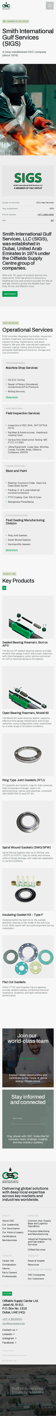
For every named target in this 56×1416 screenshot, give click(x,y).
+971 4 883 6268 (45, 214)
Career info (8, 1260)
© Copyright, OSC (9, 1360)
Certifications (9, 1236)
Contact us (8, 1330)
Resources (33, 1264)
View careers (26, 1059)
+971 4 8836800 (12, 1319)
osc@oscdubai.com (13, 1323)
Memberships (9, 1240)
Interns (6, 1268)
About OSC (8, 1220)
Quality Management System (14, 1355)
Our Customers (36, 1278)
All (4, 588)
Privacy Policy (8, 1351)
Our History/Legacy (13, 1232)
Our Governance (11, 1228)
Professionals (9, 1276)
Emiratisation (9, 1264)
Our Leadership (10, 1224)
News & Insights (36, 1260)
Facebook (8, 1342)
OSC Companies (36, 1274)
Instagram (8, 1338)
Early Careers (10, 1272)
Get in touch (10, 294)
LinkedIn (7, 1334)
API (52, 220)
